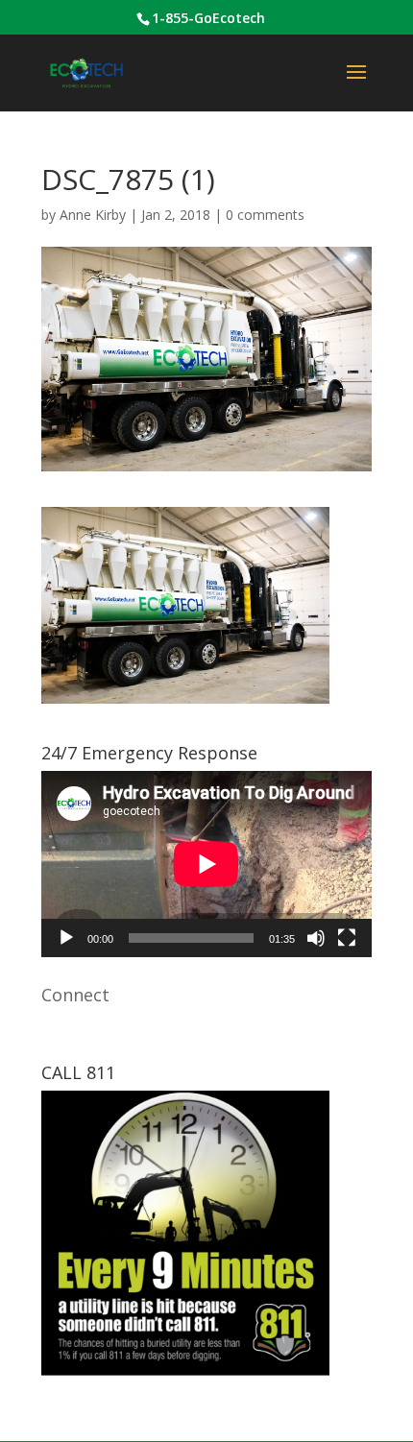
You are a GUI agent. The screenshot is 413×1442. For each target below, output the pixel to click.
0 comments (265, 214)
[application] (206, 864)
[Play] (66, 938)
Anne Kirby (93, 214)
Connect (75, 994)
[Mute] (316, 938)
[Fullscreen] (346, 938)
